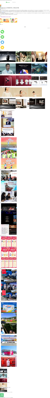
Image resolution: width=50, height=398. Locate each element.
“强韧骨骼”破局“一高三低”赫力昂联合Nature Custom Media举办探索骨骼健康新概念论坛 (7, 110)
